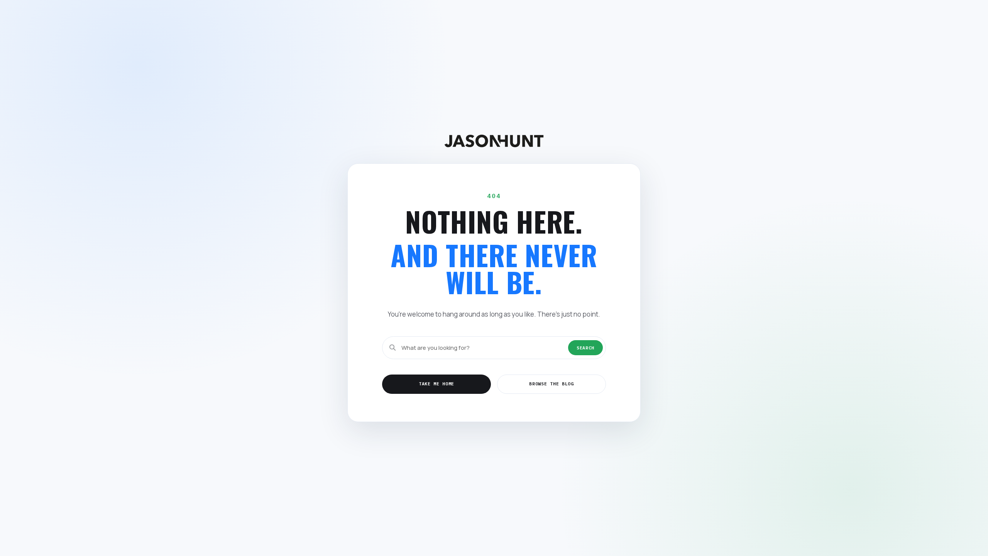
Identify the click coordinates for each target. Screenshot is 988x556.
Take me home (436, 383)
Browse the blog (551, 383)
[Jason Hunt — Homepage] (494, 140)
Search (585, 348)
